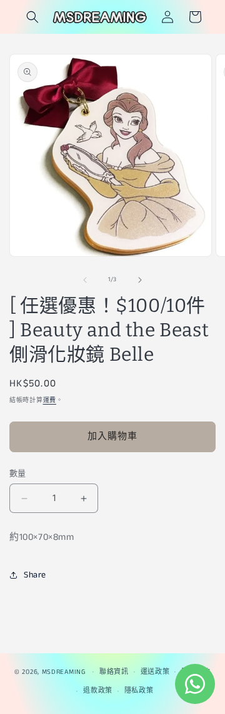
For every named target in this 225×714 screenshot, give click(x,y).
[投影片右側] (140, 280)
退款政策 (97, 691)
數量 (17, 474)
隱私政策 (139, 691)
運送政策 (155, 672)
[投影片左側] (85, 280)
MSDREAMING (64, 671)
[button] (32, 17)
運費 (49, 400)
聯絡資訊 (114, 672)
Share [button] (35, 575)
